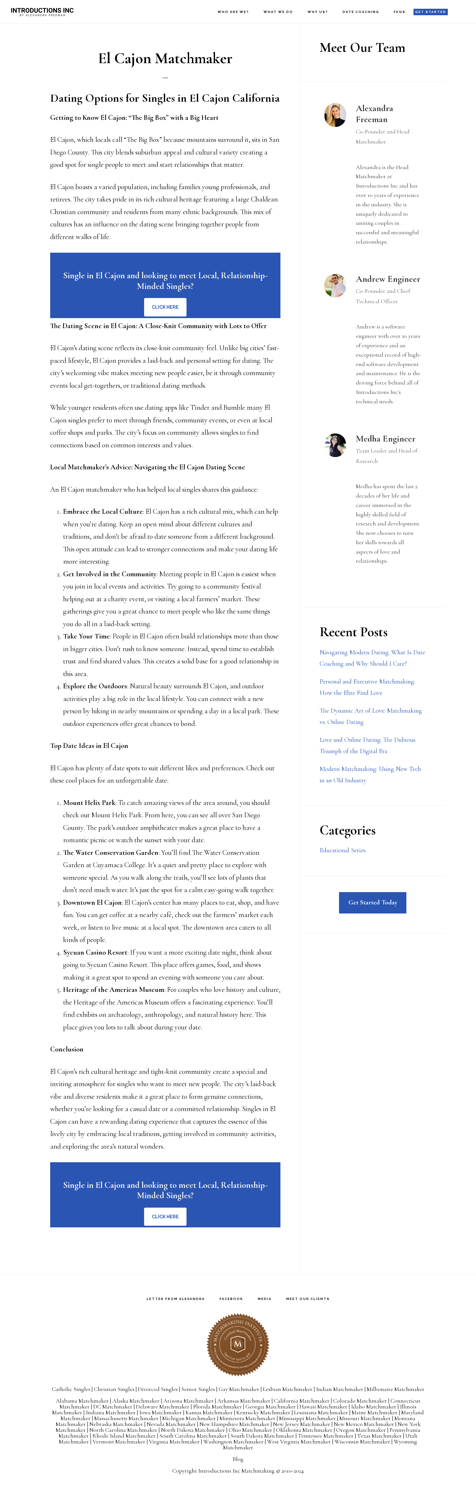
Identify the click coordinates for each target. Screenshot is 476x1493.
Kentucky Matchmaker (263, 1412)
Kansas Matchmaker (209, 1412)
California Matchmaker (302, 1400)
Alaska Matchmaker (136, 1400)
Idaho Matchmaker (373, 1406)
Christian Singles (114, 1389)
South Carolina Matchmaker (193, 1435)
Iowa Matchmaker (160, 1412)
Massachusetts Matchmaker (126, 1418)
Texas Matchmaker (379, 1435)
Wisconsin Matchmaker (362, 1441)
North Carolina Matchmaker (123, 1429)
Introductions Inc (42, 11)
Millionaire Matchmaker (396, 1389)
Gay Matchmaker (239, 1389)
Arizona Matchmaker (188, 1400)
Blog (238, 1459)
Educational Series (343, 850)
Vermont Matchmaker (119, 1441)
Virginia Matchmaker (174, 1441)
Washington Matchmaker (233, 1441)
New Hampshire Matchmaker (234, 1424)
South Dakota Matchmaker (262, 1435)
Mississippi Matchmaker (307, 1418)
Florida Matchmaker (217, 1406)
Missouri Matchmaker (365, 1418)
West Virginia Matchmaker (299, 1441)
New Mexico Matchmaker (364, 1424)
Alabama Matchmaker (82, 1400)
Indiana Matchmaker (111, 1412)
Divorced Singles (158, 1389)
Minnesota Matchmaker (248, 1418)
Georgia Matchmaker (270, 1406)
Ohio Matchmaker (250, 1429)
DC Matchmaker (112, 1406)
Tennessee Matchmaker (326, 1435)
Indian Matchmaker (339, 1389)
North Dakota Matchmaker (193, 1429)
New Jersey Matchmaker (301, 1424)
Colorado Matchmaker (360, 1400)
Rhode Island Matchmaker (124, 1435)
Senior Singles (198, 1389)
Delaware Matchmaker (162, 1406)
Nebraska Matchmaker (116, 1424)
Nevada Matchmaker (171, 1424)
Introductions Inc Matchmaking (236, 1470)
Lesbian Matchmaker (287, 1389)
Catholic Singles (71, 1389)
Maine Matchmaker (375, 1412)
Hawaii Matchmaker (323, 1406)
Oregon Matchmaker (361, 1429)
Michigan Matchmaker (189, 1418)
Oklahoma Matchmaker (304, 1429)
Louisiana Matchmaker (321, 1412)
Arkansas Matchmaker (243, 1400)
